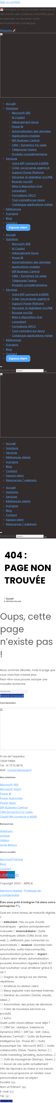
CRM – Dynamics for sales (29, 145)
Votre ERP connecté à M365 (30, 163)
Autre (7, 1018)
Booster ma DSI (22, 181)
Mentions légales (11, 891)
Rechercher (7, 370)
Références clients (18, 457)
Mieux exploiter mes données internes (29, 990)
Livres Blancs (8, 845)
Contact (11, 223)
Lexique (5, 836)
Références (13, 209)
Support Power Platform (28, 172)
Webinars (6, 831)
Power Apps (8, 803)
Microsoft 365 (21, 113)
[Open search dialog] (1, 366)
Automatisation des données (31, 131)
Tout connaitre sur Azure (28, 200)
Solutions (12, 108)
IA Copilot (18, 117)
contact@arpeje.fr (19, 770)
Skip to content (10, 2)
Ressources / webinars (21, 480)
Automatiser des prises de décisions (28, 1004)
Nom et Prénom (11, 1087)
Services (11, 159)
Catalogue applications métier (32, 204)
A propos (12, 214)
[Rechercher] (45, 371)
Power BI (17, 127)
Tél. (2, 1096)
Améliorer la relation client (21, 986)
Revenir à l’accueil (12, 696)
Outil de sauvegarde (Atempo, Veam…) (29, 1059)
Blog (9, 218)
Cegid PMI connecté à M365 (18, 817)
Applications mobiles (26, 136)
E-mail (4, 1091)
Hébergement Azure (25, 122)
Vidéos (4, 840)
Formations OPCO (24, 195)
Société (5, 1082)
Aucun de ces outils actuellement (26, 1064)
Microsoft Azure (10, 789)
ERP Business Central (25, 140)
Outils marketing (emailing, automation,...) (28, 1055)
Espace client (18, 227)
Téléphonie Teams (24, 149)
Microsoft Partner (11, 859)
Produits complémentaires (29, 154)
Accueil (11, 104)
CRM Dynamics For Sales (16, 812)
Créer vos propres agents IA (31, 168)
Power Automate (11, 798)
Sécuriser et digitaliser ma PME (32, 177)
